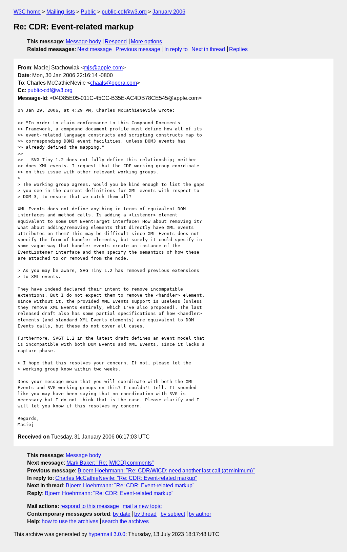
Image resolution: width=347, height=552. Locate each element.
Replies (238, 49)
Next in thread (208, 49)
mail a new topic (142, 506)
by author (200, 514)
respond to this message (89, 506)
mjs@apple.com (103, 67)
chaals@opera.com (113, 83)
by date (121, 514)
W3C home (27, 12)
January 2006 (168, 12)
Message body (83, 41)
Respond (116, 41)
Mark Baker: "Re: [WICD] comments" (110, 463)
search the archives (125, 521)
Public (88, 12)
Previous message (138, 49)
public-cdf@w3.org (124, 12)
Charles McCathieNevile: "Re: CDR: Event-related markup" (126, 478)
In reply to (176, 49)
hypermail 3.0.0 (106, 534)
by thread (145, 514)
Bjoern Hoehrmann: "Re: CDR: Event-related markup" (130, 485)
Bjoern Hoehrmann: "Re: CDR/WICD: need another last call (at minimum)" (166, 470)
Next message (94, 49)
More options (146, 41)
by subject (173, 514)
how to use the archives (70, 521)
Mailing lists (60, 12)
